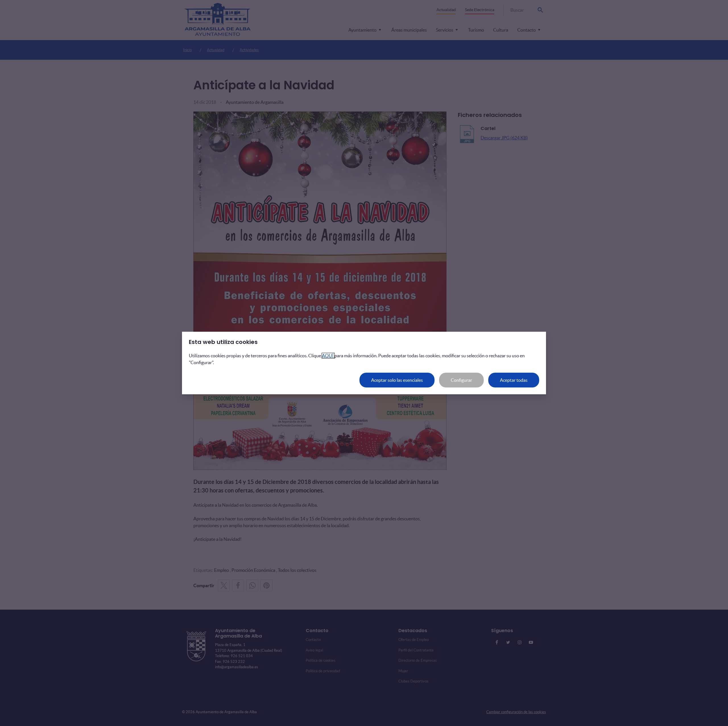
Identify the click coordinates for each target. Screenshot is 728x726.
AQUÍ (328, 355)
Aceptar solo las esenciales (397, 380)
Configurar (461, 380)
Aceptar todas (514, 380)
